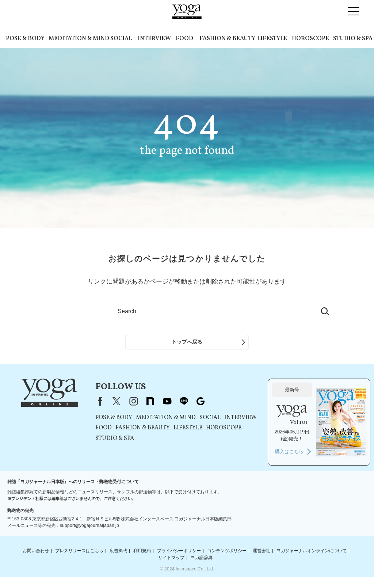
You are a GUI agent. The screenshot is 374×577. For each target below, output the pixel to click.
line (183, 401)
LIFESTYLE (272, 39)
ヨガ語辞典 (202, 557)
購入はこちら (289, 451)
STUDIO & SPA (353, 39)
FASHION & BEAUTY (227, 39)
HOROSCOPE (310, 39)
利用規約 (142, 550)
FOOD (184, 39)
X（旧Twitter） (116, 401)
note (150, 401)
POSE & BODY (25, 39)
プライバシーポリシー (179, 550)
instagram (133, 401)
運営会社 (261, 550)
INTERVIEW (154, 39)
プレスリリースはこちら (79, 550)
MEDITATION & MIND (79, 39)
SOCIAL (121, 39)
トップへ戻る (187, 342)
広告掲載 (118, 550)
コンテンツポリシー (227, 550)
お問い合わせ (36, 550)
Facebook (98, 401)
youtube (167, 401)
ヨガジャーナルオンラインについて (311, 550)
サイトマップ (171, 557)
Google (200, 401)
